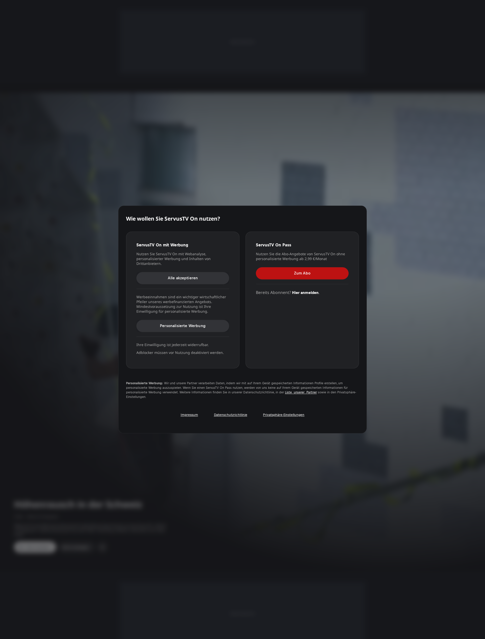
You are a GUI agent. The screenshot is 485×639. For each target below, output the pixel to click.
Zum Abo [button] (302, 273)
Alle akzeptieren (183, 278)
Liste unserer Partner (301, 392)
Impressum (189, 415)
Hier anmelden (305, 292)
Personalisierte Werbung (183, 326)
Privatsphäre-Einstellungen (283, 415)
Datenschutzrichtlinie (230, 415)
